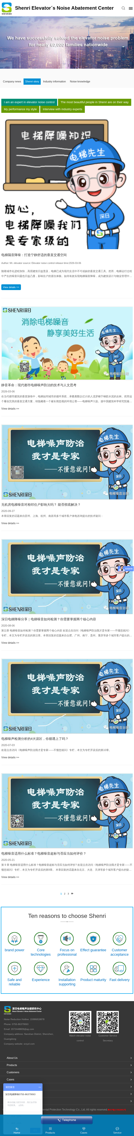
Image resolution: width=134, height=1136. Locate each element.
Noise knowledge (80, 81)
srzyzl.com (29, 1043)
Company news (12, 81)
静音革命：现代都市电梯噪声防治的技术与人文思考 (38, 385)
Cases (10, 1079)
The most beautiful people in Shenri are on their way (95, 102)
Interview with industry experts (62, 109)
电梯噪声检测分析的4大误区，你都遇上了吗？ (34, 738)
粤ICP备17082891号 (117, 1110)
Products (12, 1065)
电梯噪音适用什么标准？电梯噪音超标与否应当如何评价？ (43, 853)
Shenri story (32, 81)
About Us (12, 1058)
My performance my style (20, 109)
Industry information (54, 81)
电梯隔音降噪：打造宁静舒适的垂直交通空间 (34, 255)
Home (17, 1132)
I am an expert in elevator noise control (29, 102)
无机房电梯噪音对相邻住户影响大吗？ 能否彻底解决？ (41, 504)
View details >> (11, 287)
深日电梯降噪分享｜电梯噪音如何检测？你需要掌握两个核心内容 (48, 619)
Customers (13, 1072)
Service (117, 1132)
